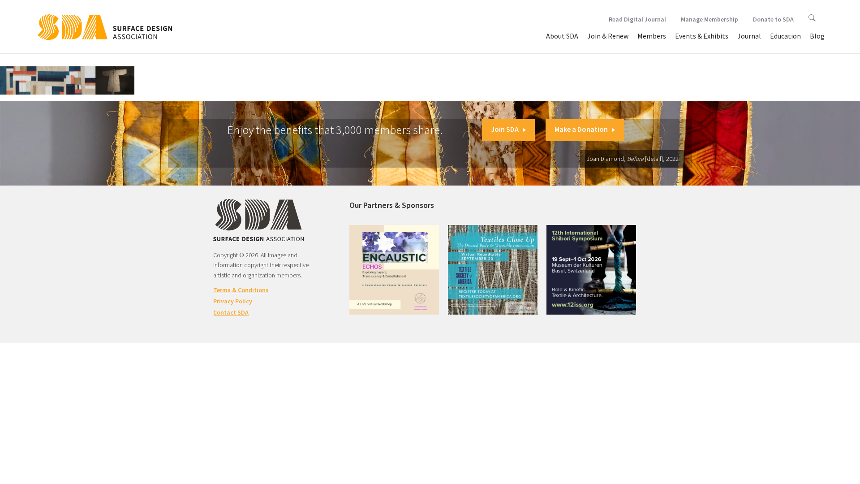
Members (651, 35)
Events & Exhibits (701, 35)
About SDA (562, 35)
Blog (817, 35)
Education (785, 35)
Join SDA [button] (505, 129)
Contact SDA (231, 312)
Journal (749, 35)
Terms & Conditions (241, 290)
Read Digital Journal (637, 19)
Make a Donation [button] (581, 129)
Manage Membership (709, 19)
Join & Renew (607, 35)
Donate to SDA (773, 19)
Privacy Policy (232, 301)
